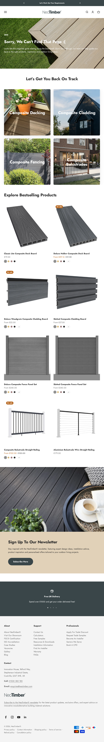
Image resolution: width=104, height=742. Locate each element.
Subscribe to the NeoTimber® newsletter (21, 702)
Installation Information (43, 645)
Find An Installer (40, 648)
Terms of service (55, 729)
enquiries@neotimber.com (21, 686)
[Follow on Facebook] (5, 717)
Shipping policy (40, 729)
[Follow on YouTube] (18, 717)
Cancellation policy (24, 732)
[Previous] (23, 3)
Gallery (7, 651)
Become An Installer (74, 638)
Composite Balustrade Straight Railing (22, 449)
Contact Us (38, 632)
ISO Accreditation (11, 641)
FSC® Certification (12, 638)
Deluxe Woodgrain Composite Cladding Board (26, 319)
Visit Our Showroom (12, 635)
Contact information (24, 729)
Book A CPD (71, 645)
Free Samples (39, 638)
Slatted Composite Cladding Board (70, 319)
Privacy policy (9, 729)
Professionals (72, 625)
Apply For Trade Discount (77, 632)
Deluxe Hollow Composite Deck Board (72, 253)
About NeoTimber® (12, 632)
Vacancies (8, 648)
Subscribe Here (20, 561)
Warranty (37, 651)
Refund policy (9, 732)
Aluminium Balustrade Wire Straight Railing (74, 449)
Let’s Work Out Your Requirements (52, 3)
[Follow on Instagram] (12, 717)
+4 (68, 261)
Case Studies (9, 645)
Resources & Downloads (44, 641)
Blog (6, 654)
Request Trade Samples (76, 635)
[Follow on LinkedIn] (25, 717)
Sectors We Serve (74, 641)
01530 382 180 (16, 681)
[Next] (80, 3)
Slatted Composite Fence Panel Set (70, 384)
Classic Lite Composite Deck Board (20, 253)
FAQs (36, 654)
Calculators (38, 635)
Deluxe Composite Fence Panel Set (20, 384)
